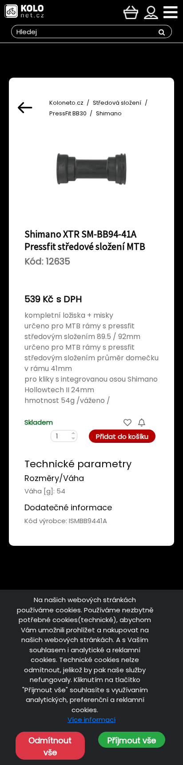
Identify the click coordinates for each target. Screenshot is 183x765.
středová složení (117, 103)
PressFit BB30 (68, 113)
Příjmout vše (131, 740)
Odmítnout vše (50, 746)
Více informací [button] (91, 719)
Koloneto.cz (66, 103)
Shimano (109, 113)
